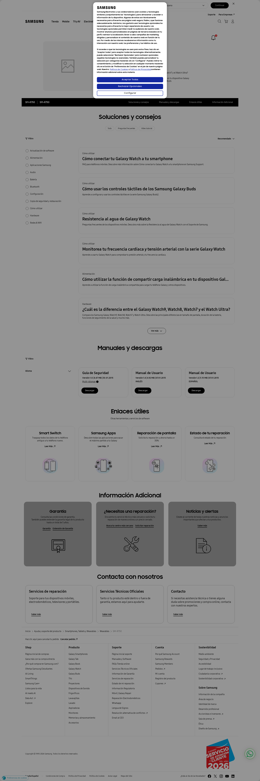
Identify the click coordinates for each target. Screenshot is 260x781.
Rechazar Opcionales (130, 86)
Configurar (130, 93)
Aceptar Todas (130, 80)
